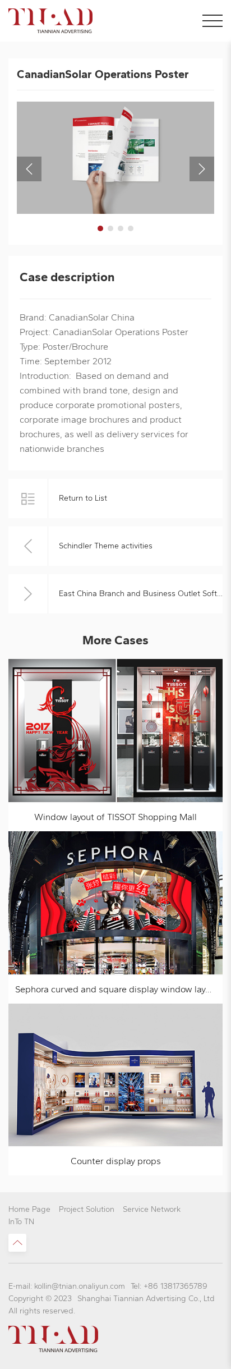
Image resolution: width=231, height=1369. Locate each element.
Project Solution (86, 1209)
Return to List (83, 498)
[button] (100, 228)
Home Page (29, 1209)
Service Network (152, 1209)
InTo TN (21, 1221)
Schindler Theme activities (106, 546)
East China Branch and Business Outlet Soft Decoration (141, 593)
